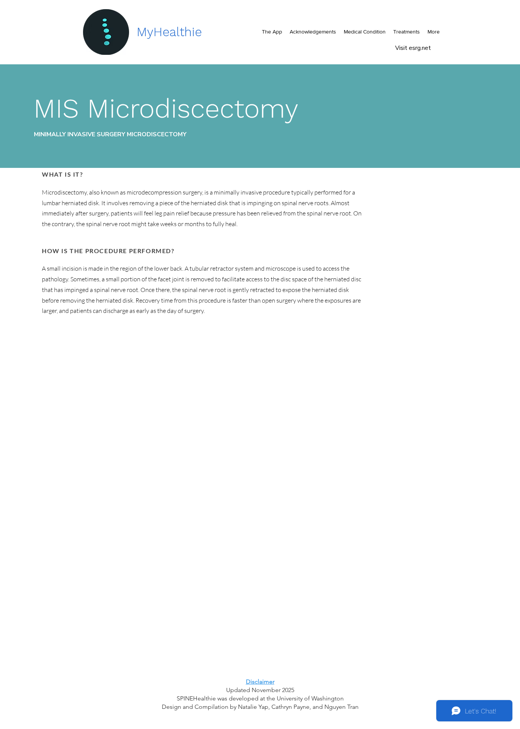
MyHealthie (169, 31)
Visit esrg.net (413, 48)
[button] (364, 31)
